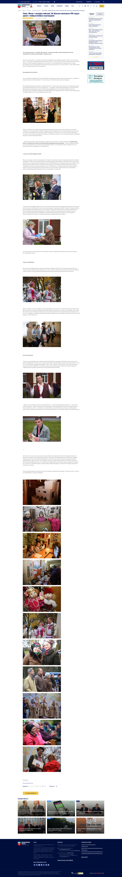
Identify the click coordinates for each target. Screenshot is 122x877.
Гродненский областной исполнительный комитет (92, 851)
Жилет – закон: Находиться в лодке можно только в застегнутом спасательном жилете (96, 31)
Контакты (60, 842)
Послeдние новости (91, 14)
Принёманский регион (36, 10)
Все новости (96, 57)
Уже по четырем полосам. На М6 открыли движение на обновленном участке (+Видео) (60, 829)
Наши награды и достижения (65, 860)
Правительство (85, 846)
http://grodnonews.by (28, 783)
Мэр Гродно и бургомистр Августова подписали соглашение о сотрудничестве (90, 812)
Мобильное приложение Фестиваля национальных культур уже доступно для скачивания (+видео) (60, 812)
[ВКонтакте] (30, 786)
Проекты (46, 6)
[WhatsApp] (41, 786)
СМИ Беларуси (85, 850)
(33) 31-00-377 (64, 856)
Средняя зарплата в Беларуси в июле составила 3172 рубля (96, 36)
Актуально (29, 10)
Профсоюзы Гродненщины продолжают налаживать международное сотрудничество (30, 829)
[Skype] (43, 786)
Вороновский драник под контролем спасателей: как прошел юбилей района (96, 20)
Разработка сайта (93, 873)
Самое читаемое (100, 14)
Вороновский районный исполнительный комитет (92, 853)
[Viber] (38, 786)
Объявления (59, 6)
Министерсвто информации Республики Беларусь (92, 848)
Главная (19, 10)
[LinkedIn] (36, 786)
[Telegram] (45, 786)
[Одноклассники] (32, 786)
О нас (72, 6)
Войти (102, 6)
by (79, 850)
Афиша (52, 6)
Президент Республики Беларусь (89, 844)
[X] (34, 786)
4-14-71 (72, 855)
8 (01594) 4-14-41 (70, 852)
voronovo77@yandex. (74, 850)
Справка (67, 6)
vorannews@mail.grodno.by (64, 849)
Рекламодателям (79, 1)
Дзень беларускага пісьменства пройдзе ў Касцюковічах (95, 25)
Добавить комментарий (31, 793)
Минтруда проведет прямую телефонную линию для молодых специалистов (95, 48)
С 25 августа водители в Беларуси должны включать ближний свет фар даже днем (95, 54)
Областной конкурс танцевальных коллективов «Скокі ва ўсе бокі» (90, 829)
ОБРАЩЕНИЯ (88, 1)
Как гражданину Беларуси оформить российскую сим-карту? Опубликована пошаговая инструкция (96, 42)
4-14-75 (72, 854)
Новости (39, 6)
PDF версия (98, 1)
